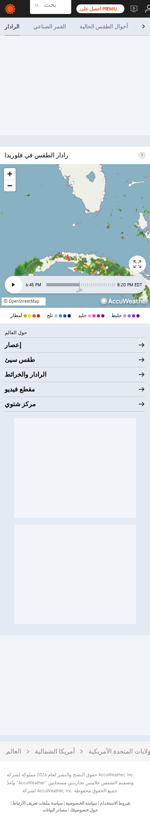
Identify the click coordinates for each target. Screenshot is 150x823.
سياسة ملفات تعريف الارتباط (37, 803)
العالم (13, 752)
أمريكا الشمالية (55, 752)
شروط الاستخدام (114, 803)
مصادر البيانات (54, 810)
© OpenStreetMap (21, 301)
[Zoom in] (10, 174)
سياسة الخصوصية (81, 803)
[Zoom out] (10, 185)
